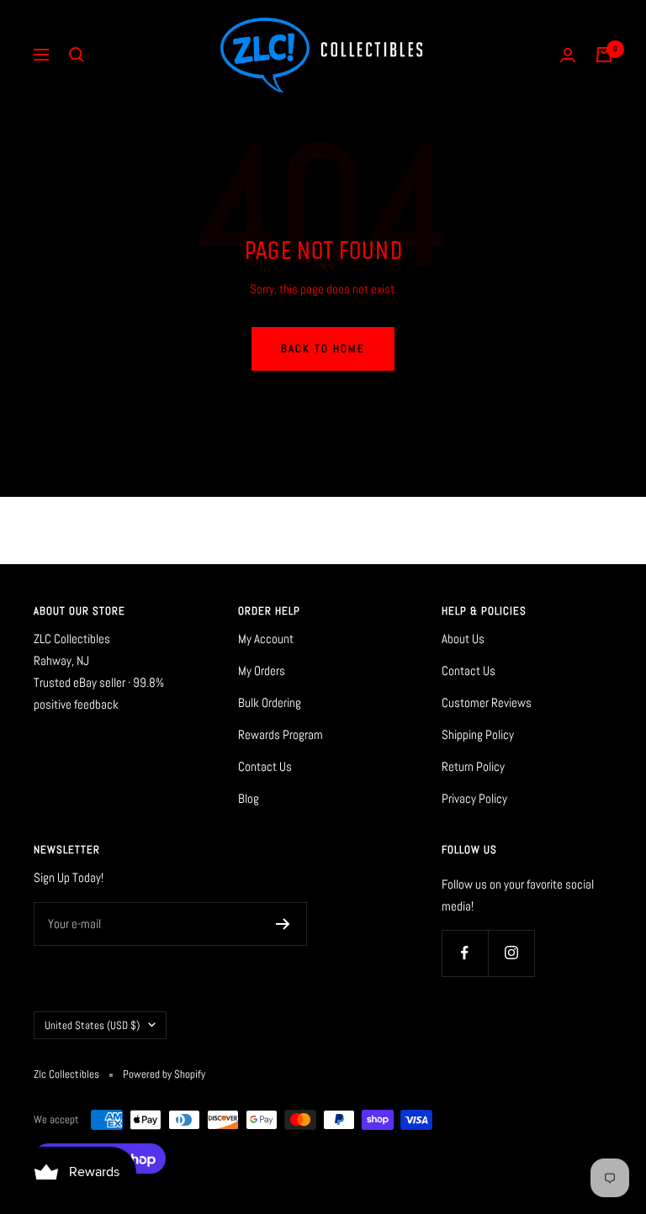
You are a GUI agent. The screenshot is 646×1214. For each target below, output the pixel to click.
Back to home (323, 348)
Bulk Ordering (269, 702)
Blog (248, 798)
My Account (266, 639)
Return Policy (473, 766)
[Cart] (604, 54)
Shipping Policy (478, 734)
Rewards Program (280, 734)
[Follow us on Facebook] (465, 953)
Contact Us (265, 766)
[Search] (76, 54)
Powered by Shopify (164, 1074)
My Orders (261, 670)
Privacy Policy (474, 798)
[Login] (567, 55)
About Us (463, 639)
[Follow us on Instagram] (511, 953)
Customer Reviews (487, 702)
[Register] (283, 924)
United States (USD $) (92, 1025)
